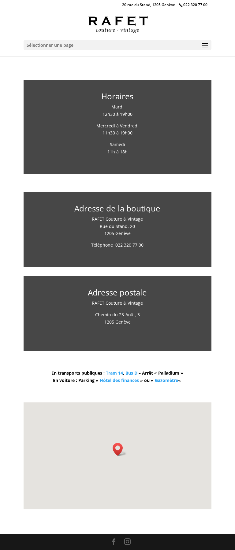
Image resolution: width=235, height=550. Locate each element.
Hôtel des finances (119, 380)
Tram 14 (114, 373)
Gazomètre (166, 380)
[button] (119, 449)
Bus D (131, 373)
